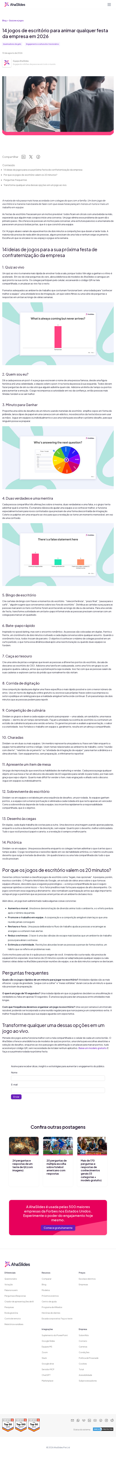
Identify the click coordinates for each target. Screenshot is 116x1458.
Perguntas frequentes (15, 179)
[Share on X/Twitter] (31, 158)
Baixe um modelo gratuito (93, 1048)
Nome (14, 1072)
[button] (108, 4)
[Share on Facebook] (38, 158)
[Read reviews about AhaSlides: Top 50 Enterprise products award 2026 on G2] (8, 1425)
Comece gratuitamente (58, 1227)
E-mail (14, 1084)
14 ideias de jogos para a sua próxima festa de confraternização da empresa (43, 169)
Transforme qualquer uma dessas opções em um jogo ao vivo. (35, 185)
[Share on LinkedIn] (23, 158)
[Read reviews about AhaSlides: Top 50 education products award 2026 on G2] (34, 1425)
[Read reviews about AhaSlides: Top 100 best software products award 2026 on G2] (21, 1425)
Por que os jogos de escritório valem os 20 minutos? (30, 174)
